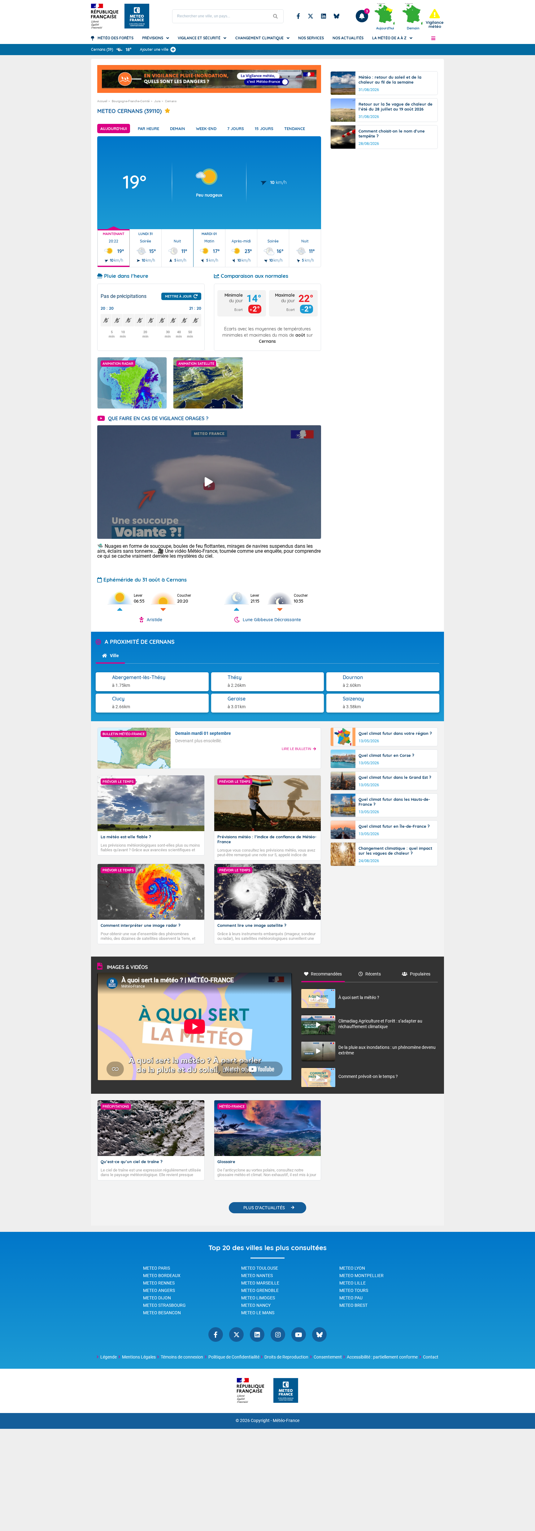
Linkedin (323, 16)
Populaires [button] (420, 973)
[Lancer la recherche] (276, 16)
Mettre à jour (178, 296)
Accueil (102, 101)
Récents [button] (373, 973)
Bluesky (336, 16)
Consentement (328, 1357)
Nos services (311, 38)
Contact (430, 1357)
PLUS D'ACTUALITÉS (264, 1207)
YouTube (298, 1334)
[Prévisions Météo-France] (136, 16)
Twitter (310, 16)
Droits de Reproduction (286, 1357)
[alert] (434, 18)
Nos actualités (348, 38)
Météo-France (286, 1420)
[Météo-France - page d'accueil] (285, 1391)
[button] (433, 38)
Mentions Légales (139, 1357)
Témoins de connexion (182, 1357)
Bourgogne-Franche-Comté (131, 101)
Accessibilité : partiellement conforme (382, 1357)
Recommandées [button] (326, 973)
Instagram (278, 1334)
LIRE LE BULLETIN (296, 749)
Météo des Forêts (115, 38)
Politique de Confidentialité (233, 1357)
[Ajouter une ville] (173, 49)
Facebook (298, 16)
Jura (157, 101)
